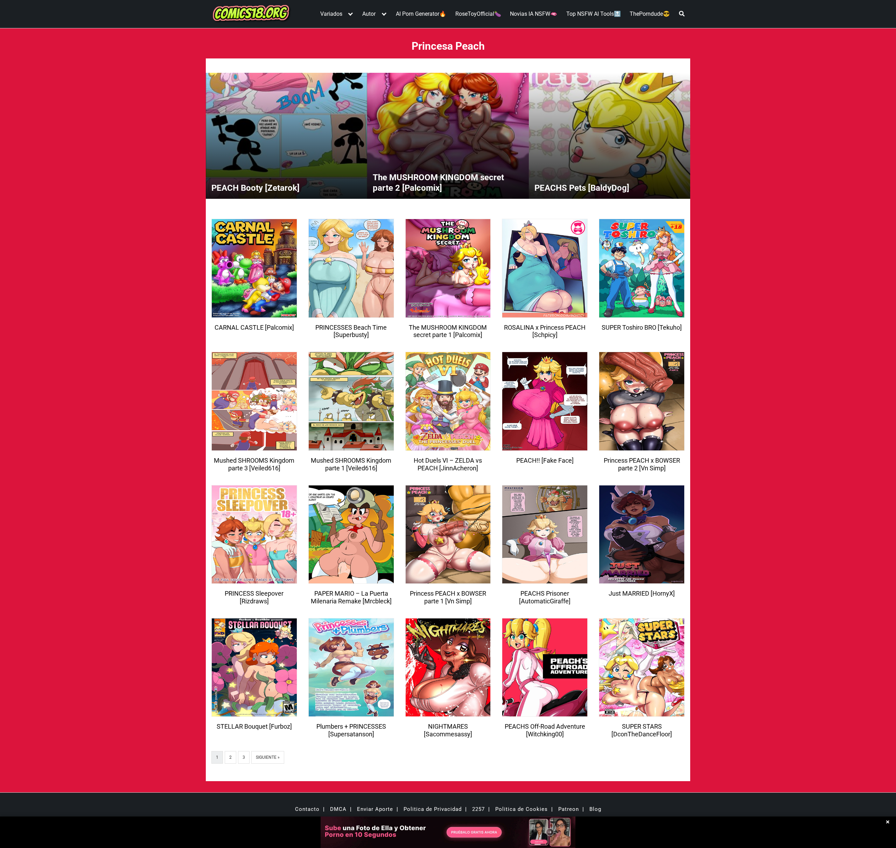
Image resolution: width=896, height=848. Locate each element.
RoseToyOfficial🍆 (478, 13)
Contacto (307, 809)
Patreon (568, 809)
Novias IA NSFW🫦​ (533, 13)
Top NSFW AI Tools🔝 (593, 13)
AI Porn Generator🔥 (421, 13)
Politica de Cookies (521, 809)
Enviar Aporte (375, 809)
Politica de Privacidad (433, 809)
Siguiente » (268, 757)
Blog (595, 809)
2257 (478, 809)
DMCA (338, 809)
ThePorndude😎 (650, 13)
